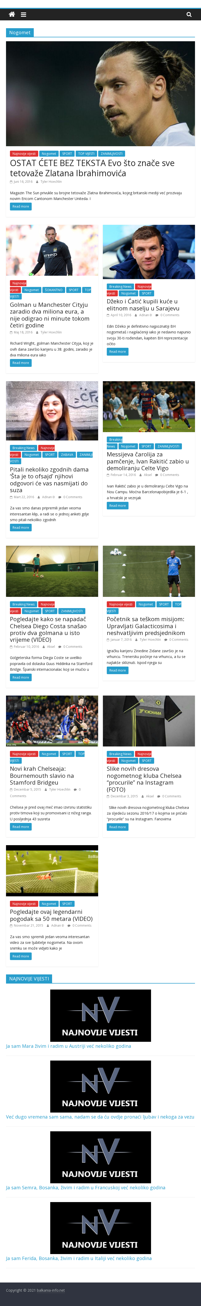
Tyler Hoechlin (51, 181)
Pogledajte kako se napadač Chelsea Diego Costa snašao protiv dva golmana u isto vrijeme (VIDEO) (48, 629)
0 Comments (169, 315)
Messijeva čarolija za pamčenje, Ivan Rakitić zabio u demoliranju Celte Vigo (148, 461)
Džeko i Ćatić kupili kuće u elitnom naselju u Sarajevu (143, 304)
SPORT (67, 153)
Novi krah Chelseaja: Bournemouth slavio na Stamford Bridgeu (42, 775)
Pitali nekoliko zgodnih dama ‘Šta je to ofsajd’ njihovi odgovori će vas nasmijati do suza (49, 479)
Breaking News (120, 286)
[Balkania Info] (12, 14)
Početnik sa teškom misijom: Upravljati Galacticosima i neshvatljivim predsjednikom (146, 626)
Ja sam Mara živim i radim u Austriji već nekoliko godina (68, 1046)
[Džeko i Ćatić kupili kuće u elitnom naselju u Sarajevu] (149, 228)
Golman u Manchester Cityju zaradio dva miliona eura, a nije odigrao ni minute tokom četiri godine (50, 315)
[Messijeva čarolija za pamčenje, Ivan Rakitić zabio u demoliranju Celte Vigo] (149, 384)
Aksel (148, 475)
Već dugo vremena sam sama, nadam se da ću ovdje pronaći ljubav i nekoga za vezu (100, 1117)
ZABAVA (67, 454)
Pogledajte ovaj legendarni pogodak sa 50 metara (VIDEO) (51, 915)
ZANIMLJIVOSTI (111, 153)
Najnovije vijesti (24, 153)
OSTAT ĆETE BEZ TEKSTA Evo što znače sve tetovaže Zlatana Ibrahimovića (92, 167)
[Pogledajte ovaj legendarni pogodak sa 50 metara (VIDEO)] (52, 848)
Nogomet (49, 153)
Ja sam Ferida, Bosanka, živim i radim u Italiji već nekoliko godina (79, 1258)
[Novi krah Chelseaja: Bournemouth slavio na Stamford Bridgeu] (52, 699)
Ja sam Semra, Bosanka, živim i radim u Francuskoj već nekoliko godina (85, 1187)
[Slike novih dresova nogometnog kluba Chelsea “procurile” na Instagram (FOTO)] (149, 699)
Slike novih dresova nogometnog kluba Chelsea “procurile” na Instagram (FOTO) (144, 778)
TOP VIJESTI (86, 153)
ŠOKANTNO (54, 290)
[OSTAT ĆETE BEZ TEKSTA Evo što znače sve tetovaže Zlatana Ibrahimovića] (100, 44)
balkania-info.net (51, 1290)
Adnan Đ (146, 315)
